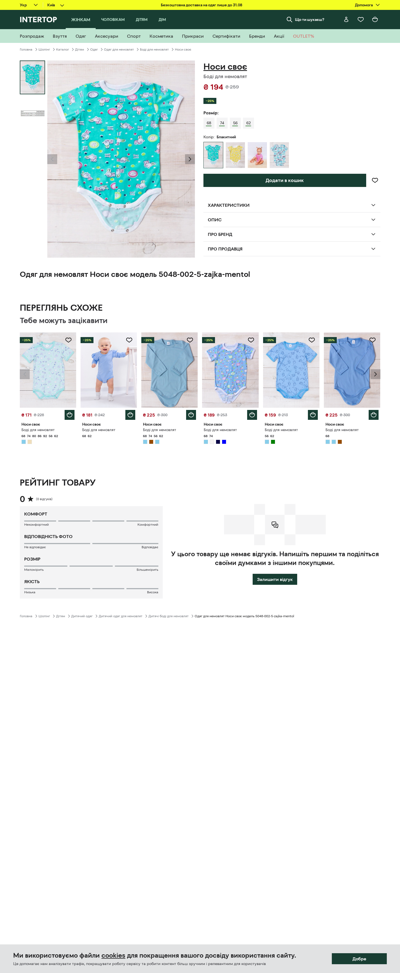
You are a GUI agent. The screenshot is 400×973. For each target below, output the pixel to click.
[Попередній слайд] (52, 159)
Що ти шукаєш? (309, 19)
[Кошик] (374, 19)
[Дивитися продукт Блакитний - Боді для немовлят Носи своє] (48, 370)
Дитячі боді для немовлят (168, 616)
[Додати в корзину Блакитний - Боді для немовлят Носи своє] (70, 415)
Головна (26, 49)
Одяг (94, 49)
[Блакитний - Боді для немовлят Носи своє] (279, 155)
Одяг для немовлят (119, 49)
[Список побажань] (360, 19)
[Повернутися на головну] (38, 19)
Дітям (79, 49)
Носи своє (183, 49)
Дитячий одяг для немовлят (120, 616)
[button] (52, 159)
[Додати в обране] (374, 180)
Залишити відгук (275, 579)
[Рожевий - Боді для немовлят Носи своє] (257, 155)
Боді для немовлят (154, 49)
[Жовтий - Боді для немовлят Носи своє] (235, 155)
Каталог (62, 49)
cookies (113, 955)
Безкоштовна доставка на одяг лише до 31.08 (201, 5)
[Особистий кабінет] (346, 19)
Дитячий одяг (82, 616)
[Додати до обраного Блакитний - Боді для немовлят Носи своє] (68, 340)
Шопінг (44, 49)
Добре (359, 959)
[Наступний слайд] (190, 159)
